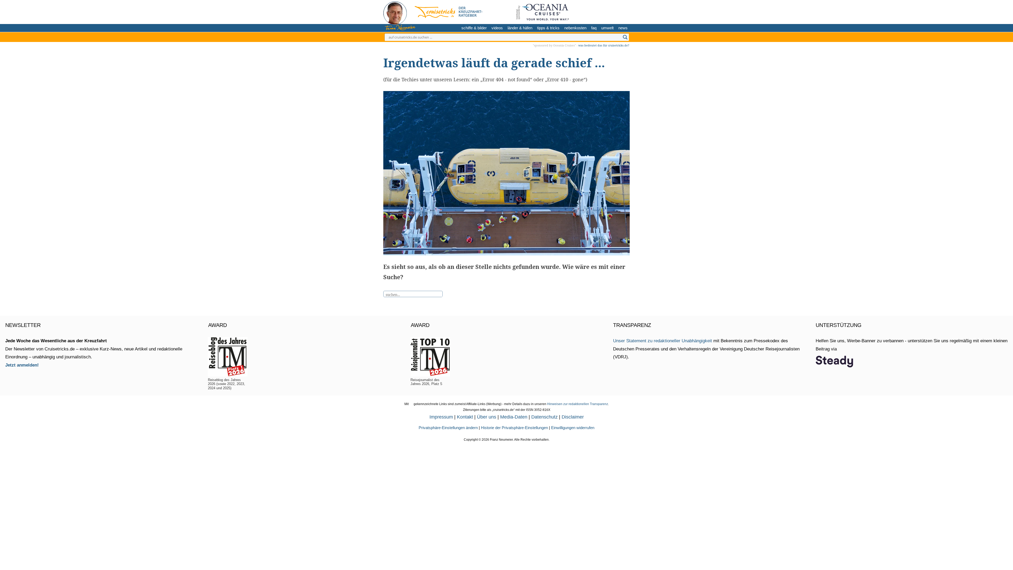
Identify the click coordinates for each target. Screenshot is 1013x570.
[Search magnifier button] (625, 37)
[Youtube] (615, 11)
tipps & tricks (548, 28)
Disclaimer (573, 417)
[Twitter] (598, 11)
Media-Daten (513, 417)
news (623, 28)
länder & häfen (520, 28)
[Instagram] (606, 11)
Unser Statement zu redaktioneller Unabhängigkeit (662, 340)
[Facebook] (623, 11)
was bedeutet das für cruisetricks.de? (603, 45)
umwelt (607, 28)
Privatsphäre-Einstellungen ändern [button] (448, 427)
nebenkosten (575, 28)
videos (497, 28)
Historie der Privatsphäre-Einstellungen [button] (514, 427)
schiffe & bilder (474, 28)
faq (593, 28)
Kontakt (465, 417)
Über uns (486, 417)
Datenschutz (544, 417)
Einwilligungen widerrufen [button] (572, 427)
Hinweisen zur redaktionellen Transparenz (577, 404)
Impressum (441, 417)
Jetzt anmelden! (22, 365)
